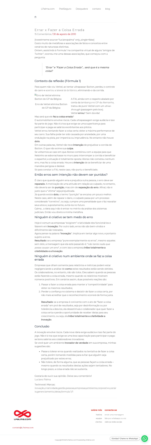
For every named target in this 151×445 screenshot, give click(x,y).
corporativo (103, 388)
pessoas (70, 388)
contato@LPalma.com (22, 428)
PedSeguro (65, 9)
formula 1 (66, 391)
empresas (80, 388)
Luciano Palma (43, 379)
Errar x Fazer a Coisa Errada (60, 30)
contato (96, 9)
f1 (72, 391)
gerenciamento (45, 391)
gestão (62, 388)
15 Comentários (43, 34)
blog (107, 9)
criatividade (51, 388)
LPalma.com (48, 9)
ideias (57, 391)
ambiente (91, 388)
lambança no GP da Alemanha (97, 102)
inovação (39, 388)
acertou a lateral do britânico (61, 90)
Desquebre (82, 9)
